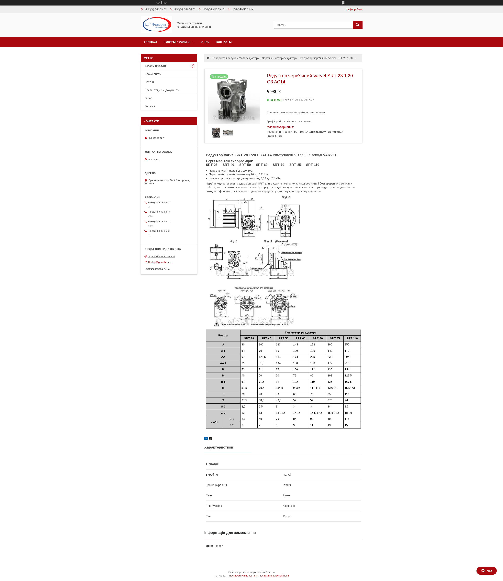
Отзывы (150, 106)
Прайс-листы (153, 74)
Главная (150, 41)
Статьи (149, 82)
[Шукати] (358, 25)
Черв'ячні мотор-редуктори (279, 58)
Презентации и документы (162, 90)
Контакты (224, 41)
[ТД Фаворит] (156, 31)
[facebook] (206, 439)
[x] (210, 439)
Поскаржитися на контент (243, 575)
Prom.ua (270, 572)
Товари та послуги (224, 58)
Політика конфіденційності (274, 575)
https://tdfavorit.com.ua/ (161, 256)
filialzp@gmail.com (159, 261)
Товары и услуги (177, 41)
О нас (205, 41)
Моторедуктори (249, 58)
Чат (489, 570)
